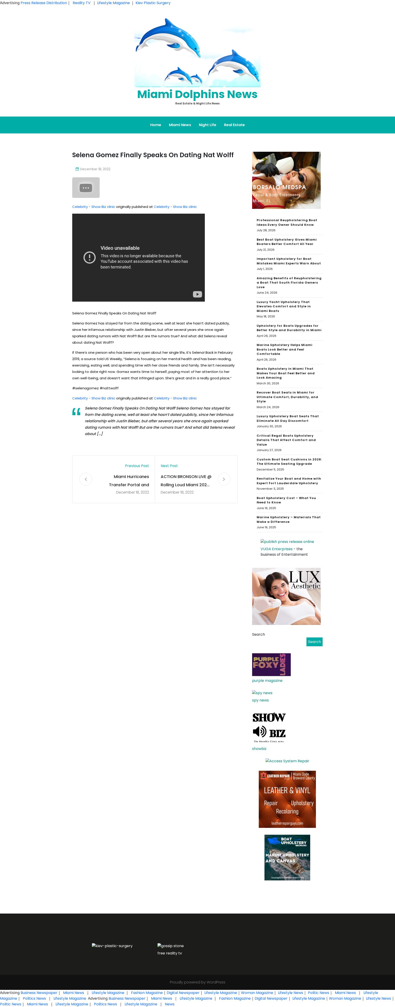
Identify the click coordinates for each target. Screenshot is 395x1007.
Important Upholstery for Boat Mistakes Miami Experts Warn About (289, 261)
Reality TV (81, 2)
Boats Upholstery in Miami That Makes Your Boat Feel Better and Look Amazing (286, 373)
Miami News (180, 125)
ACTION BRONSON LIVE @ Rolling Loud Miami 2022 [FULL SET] (186, 481)
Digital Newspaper (183, 992)
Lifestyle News (290, 992)
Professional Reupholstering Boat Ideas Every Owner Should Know (287, 222)
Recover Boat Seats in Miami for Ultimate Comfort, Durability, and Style (287, 397)
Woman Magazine (257, 992)
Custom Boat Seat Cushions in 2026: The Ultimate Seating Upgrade (289, 461)
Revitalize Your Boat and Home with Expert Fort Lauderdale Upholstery (289, 480)
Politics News (34, 998)
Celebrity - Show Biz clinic (93, 206)
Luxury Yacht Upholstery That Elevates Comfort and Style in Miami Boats (284, 306)
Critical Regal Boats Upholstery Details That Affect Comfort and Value (286, 440)
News (169, 1004)
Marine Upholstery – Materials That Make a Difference (289, 519)
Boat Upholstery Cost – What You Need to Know (286, 500)
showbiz (259, 748)
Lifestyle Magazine (113, 2)
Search (258, 634)
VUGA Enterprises (277, 549)
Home (155, 125)
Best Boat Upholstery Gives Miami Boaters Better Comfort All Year (287, 241)
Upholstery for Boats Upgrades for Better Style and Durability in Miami (289, 328)
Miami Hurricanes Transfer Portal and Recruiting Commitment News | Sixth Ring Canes (124, 481)
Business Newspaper (39, 992)
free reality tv (169, 953)
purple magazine (267, 680)
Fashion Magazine (147, 992)
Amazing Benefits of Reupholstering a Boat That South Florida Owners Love (289, 282)
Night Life (207, 125)
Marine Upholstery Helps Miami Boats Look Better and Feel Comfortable (284, 349)
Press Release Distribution (44, 2)
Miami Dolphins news (197, 94)
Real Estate (234, 125)
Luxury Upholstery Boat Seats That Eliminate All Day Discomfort (288, 418)
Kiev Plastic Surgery (153, 2)
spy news (260, 700)
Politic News (318, 992)
